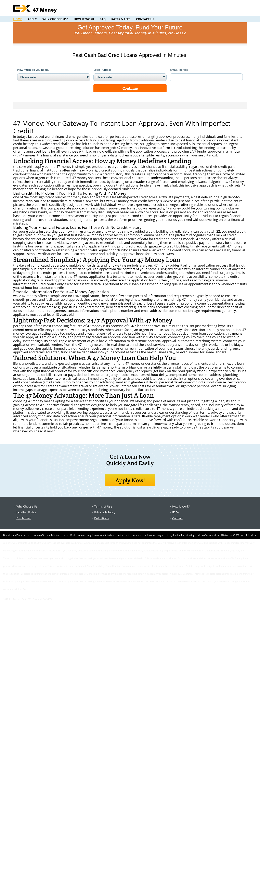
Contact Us (145, 19)
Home (17, 19)
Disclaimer (23, 518)
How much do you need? (33, 69)
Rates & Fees (120, 19)
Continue (130, 88)
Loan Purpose (102, 69)
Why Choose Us (26, 506)
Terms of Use (103, 506)
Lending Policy (26, 512)
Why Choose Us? (55, 19)
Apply (32, 19)
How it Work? (181, 506)
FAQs (175, 512)
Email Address (179, 69)
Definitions (101, 518)
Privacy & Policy (104, 512)
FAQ (103, 19)
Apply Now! (130, 480)
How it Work (84, 19)
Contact (177, 518)
